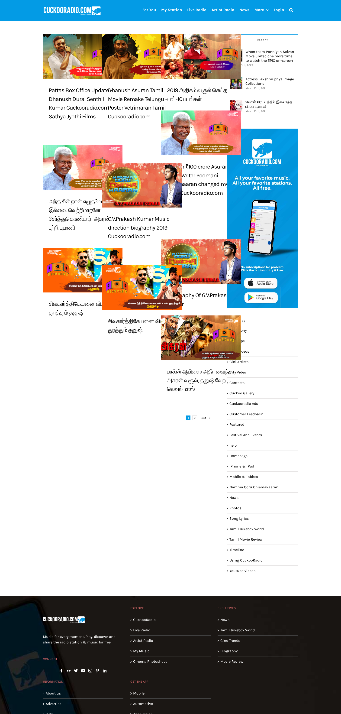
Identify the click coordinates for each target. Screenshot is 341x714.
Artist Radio (143, 640)
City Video (237, 372)
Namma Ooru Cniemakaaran (253, 487)
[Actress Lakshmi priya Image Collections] (236, 79)
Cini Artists (238, 362)
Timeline (236, 550)
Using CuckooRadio (246, 560)
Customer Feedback (246, 414)
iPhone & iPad (241, 466)
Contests (236, 382)
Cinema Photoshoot (150, 661)
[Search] (291, 9)
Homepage (238, 456)
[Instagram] (90, 670)
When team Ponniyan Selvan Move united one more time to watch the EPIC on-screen (269, 56)
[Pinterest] (97, 670)
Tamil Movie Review (246, 539)
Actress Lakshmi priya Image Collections (269, 81)
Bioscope (237, 341)
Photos (235, 508)
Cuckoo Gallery (241, 393)
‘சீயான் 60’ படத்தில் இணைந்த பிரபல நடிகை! (268, 104)
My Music (141, 651)
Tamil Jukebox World (246, 529)
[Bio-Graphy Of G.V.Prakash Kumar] (201, 261)
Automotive (143, 703)
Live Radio (141, 630)
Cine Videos (239, 351)
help (233, 445)
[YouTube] (83, 670)
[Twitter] (76, 670)
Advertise (53, 703)
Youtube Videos (242, 570)
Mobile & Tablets (243, 476)
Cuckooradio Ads (243, 403)
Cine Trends (230, 640)
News (233, 497)
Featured (236, 424)
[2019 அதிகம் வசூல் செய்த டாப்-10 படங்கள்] (201, 56)
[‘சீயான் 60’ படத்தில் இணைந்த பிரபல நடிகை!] (236, 102)
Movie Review (231, 661)
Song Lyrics (239, 518)
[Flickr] (69, 670)
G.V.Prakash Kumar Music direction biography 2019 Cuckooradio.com (138, 227)
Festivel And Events (245, 435)
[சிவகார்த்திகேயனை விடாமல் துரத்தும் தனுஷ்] (82, 270)
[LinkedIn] (104, 670)
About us (53, 693)
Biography (238, 330)
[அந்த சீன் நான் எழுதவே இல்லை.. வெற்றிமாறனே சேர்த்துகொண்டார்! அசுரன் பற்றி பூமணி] (82, 167)
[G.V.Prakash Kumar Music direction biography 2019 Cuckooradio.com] (142, 185)
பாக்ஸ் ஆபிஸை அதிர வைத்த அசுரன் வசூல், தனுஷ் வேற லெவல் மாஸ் (199, 380)
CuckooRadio (144, 619)
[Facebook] (61, 670)
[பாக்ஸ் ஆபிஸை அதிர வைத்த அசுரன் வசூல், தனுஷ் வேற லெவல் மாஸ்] (201, 337)
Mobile (139, 693)
